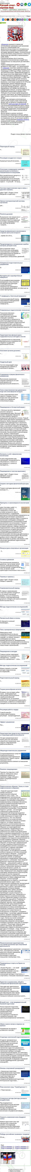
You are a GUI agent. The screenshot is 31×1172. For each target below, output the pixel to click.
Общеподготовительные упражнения (13, 750)
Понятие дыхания (6, 214)
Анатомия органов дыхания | (10, 350)
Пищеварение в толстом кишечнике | (13, 471)
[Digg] (13, 20)
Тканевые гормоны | (7, 576)
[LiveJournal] (18, 20)
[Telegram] (27, 20)
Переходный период (7, 146)
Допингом (5, 44)
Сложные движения (7, 559)
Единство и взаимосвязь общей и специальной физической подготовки (13, 982)
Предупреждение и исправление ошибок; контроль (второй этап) (14, 244)
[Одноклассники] (5, 20)
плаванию (6, 68)
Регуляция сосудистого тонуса (11, 158)
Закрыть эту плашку (14, 1170)
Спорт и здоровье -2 (21, 1146)
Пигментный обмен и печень (10, 618)
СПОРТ (5, 9)
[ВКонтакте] (3, 20)
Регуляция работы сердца (9, 709)
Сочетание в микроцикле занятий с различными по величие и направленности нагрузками (12, 171)
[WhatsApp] (25, 20)
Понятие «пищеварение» (8, 769)
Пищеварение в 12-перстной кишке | (12, 407)
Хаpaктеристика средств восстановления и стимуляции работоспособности (14, 734)
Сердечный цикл (6, 362)
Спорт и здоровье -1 (7, 1146)
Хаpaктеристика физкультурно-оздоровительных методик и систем (12, 335)
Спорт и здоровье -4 (21, 1148)
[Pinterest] (30, 20)
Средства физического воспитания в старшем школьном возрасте (13, 231)
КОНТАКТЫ (22, 9)
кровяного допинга (23, 119)
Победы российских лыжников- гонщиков (14, 1134)
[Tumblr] (20, 20)
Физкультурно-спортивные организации (14, 548)
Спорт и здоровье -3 (7, 1148)
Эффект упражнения (7, 722)
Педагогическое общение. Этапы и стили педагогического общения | (14, 787)
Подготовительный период (9, 678)
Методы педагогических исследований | (14, 607)
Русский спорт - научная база (8, 6)
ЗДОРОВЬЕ (13, 9)
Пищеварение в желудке (8, 651)
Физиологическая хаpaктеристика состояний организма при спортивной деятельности (13, 944)
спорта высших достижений (17, 104)
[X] (8, 20)
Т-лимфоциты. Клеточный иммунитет (13, 296)
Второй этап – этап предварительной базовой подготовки (13, 1003)
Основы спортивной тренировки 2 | (12, 1068)
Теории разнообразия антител (10, 689)
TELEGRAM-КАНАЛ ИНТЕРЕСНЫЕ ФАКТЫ (15, 11)
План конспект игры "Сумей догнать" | (13, 1087)
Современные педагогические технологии (15, 310)
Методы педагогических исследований (13, 665)
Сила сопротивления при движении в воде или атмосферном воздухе (13, 390)
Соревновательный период (9, 588)
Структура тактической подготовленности (14, 1037)
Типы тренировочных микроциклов (12, 629)
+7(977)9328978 (5, 3)
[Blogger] (10, 20)
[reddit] (15, 20)
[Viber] (22, 20)
